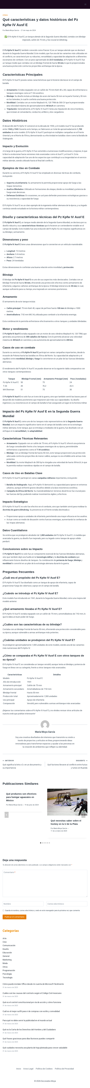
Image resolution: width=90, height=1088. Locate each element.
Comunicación (9, 945)
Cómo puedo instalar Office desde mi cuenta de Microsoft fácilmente (33, 984)
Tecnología (7, 977)
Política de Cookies (44, 1069)
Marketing (7, 960)
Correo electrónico (56, 904)
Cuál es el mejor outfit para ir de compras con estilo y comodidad (31, 1011)
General (6, 956)
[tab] (40, 842)
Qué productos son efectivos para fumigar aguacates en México (21, 797)
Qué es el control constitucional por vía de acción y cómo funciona (32, 1002)
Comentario (9, 872)
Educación (7, 952)
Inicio (18, 1069)
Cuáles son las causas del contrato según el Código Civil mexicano (32, 993)
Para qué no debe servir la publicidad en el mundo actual (27, 1020)
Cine (5, 942)
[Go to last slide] (7, 815)
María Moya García (12, 30)
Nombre (7, 904)
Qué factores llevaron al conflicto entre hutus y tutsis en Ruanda (67, 764)
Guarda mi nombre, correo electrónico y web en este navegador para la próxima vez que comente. (42, 910)
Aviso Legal (28, 1069)
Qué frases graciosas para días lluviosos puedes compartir (29, 1038)
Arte (4, 938)
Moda (5, 963)
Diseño (6, 949)
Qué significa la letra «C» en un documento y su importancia (22, 764)
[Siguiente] (83, 815)
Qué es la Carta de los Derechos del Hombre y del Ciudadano (29, 1029)
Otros (5, 15)
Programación (9, 970)
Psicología (7, 974)
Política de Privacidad (64, 1069)
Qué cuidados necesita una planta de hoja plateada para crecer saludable (35, 1048)
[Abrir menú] (85, 4)
